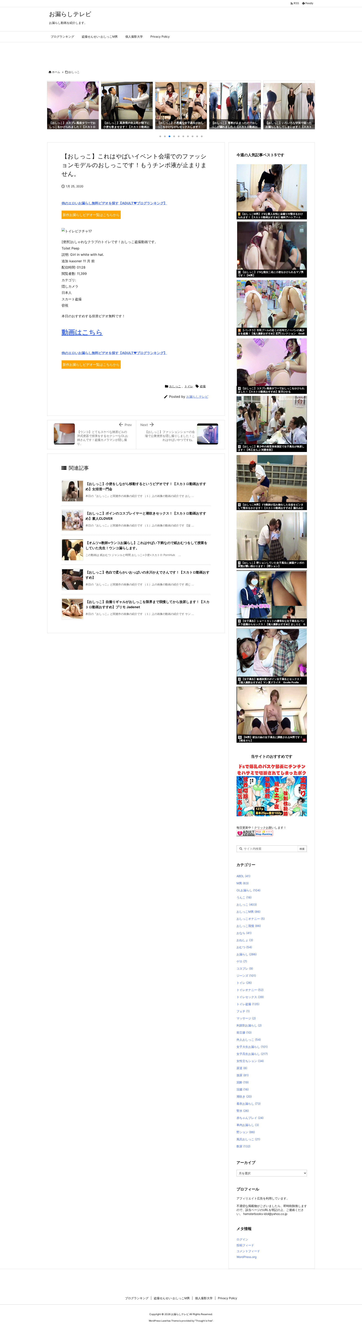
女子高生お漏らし (252, 1054)
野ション (246, 1132)
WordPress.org (247, 1257)
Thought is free (204, 1320)
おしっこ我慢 (249, 926)
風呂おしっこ (248, 1139)
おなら (244, 933)
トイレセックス (250, 997)
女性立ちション (250, 1061)
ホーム (56, 72)
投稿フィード (245, 1245)
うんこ (244, 897)
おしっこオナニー (251, 918)
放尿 (243, 1075)
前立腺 (244, 1032)
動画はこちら (82, 332)
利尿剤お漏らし (249, 1025)
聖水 (243, 1110)
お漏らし (247, 954)
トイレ (188, 386)
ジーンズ (246, 975)
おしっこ (74, 72)
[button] (54, 104)
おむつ (244, 947)
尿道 (242, 1068)
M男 (243, 883)
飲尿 (243, 1146)
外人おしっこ (249, 1039)
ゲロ (242, 961)
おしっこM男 (248, 911)
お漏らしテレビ (197, 397)
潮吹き (244, 1096)
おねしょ (245, 940)
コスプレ (245, 968)
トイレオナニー (250, 990)
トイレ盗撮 (248, 1004)
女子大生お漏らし (252, 1046)
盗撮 (203, 386)
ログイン (242, 1239)
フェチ (243, 1011)
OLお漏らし (248, 890)
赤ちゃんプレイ (250, 1118)
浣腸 (243, 1089)
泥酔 (243, 1082)
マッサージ (246, 1018)
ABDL (243, 876)
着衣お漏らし (249, 1103)
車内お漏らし (248, 1125)
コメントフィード (248, 1251)
